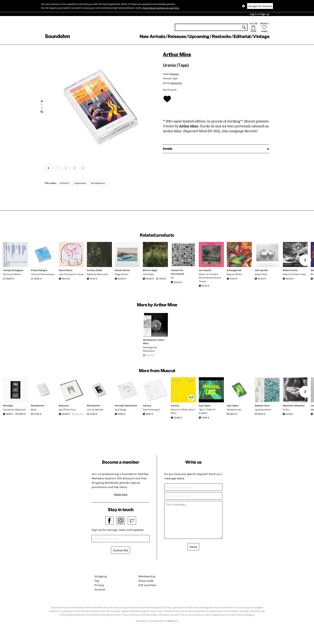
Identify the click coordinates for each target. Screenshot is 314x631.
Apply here (120, 494)
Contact (99, 589)
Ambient (64, 183)
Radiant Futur (262, 405)
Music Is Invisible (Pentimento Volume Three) (210, 278)
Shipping (100, 576)
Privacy (99, 585)
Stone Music (66, 270)
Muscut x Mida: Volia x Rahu (183, 411)
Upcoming (198, 36)
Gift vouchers (147, 585)
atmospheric (98, 183)
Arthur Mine (177, 54)
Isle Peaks (148, 274)
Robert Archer (290, 270)
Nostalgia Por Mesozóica (150, 349)
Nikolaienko (149, 340)
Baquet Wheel (234, 274)
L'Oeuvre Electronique (43, 274)
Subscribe (120, 550)
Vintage (261, 36)
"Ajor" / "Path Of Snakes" (207, 411)
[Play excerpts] (48, 168)
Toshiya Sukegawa (13, 270)
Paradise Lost (234, 409)
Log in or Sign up (259, 14)
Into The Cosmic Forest (71, 274)
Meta (33, 409)
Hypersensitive (263, 409)
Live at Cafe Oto (95, 409)
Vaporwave (80, 183)
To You (286, 409)
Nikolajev (8, 405)
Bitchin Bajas (150, 270)
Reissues (177, 36)
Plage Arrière (121, 274)
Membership (146, 576)
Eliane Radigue (39, 270)
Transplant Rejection (14, 409)
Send (193, 547)
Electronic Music (12, 274)
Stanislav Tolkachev (294, 405)
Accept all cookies (260, 6)
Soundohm (57, 36)
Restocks (221, 36)
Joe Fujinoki (261, 270)
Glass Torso (261, 274)
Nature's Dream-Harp (294, 274)
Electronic (176, 83)
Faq (96, 580)
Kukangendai (234, 270)
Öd (172, 277)
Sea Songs (120, 409)
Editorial (242, 36)
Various (147, 405)
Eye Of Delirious (67, 409)
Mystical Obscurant (97, 274)
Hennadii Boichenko (126, 405)
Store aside (145, 580)
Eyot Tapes (204, 405)
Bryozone (64, 405)
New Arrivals (152, 36)
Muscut (174, 73)
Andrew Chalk (94, 270)
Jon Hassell (205, 270)
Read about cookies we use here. (161, 7)
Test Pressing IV (151, 409)
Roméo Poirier (122, 270)
